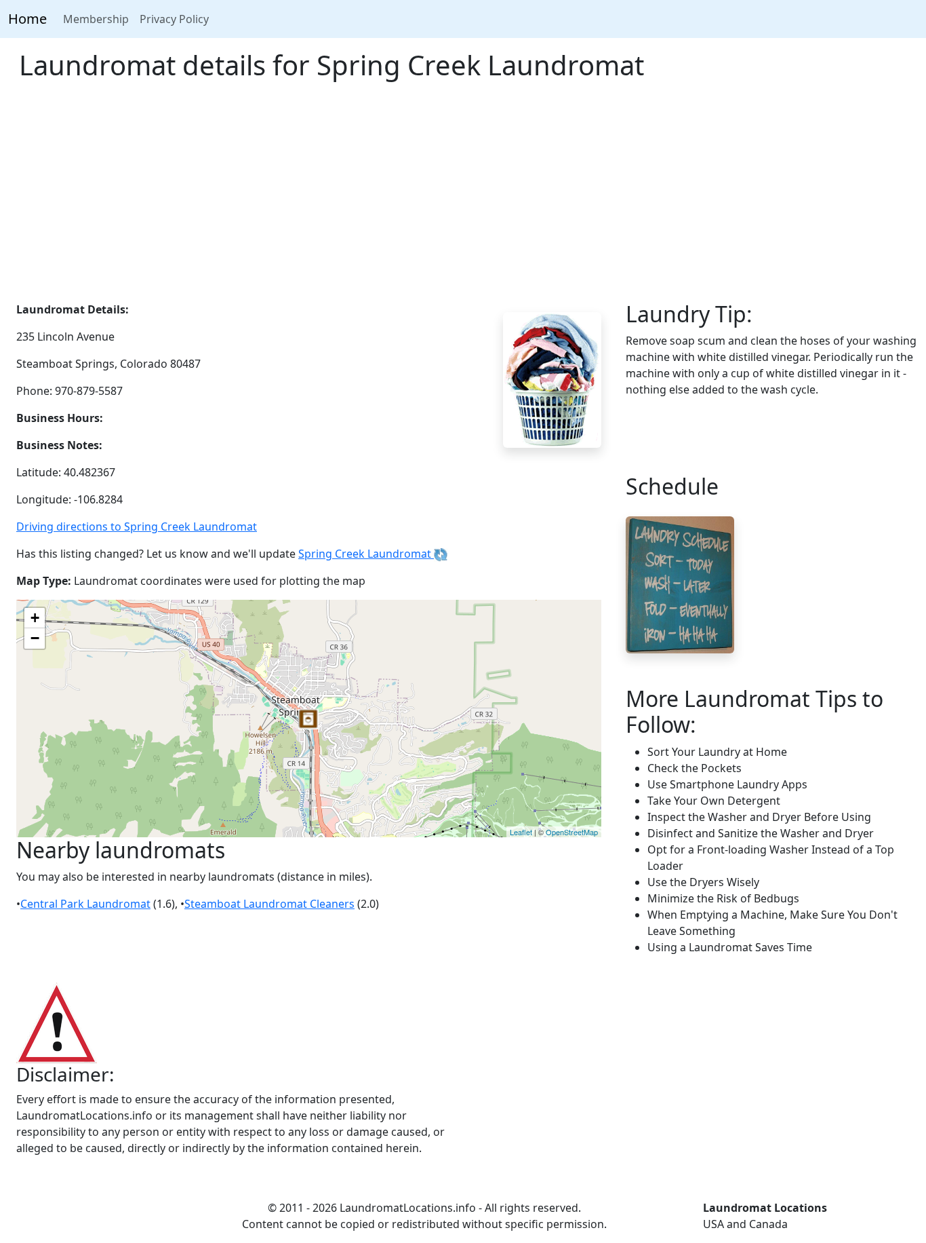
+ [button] (35, 617)
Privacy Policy (174, 19)
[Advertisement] (463, 199)
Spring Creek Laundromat (366, 553)
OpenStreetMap (572, 831)
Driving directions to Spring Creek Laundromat (136, 526)
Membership (96, 19)
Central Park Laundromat (85, 903)
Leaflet (521, 831)
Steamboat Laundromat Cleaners (269, 903)
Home (27, 18)
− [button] (35, 638)
